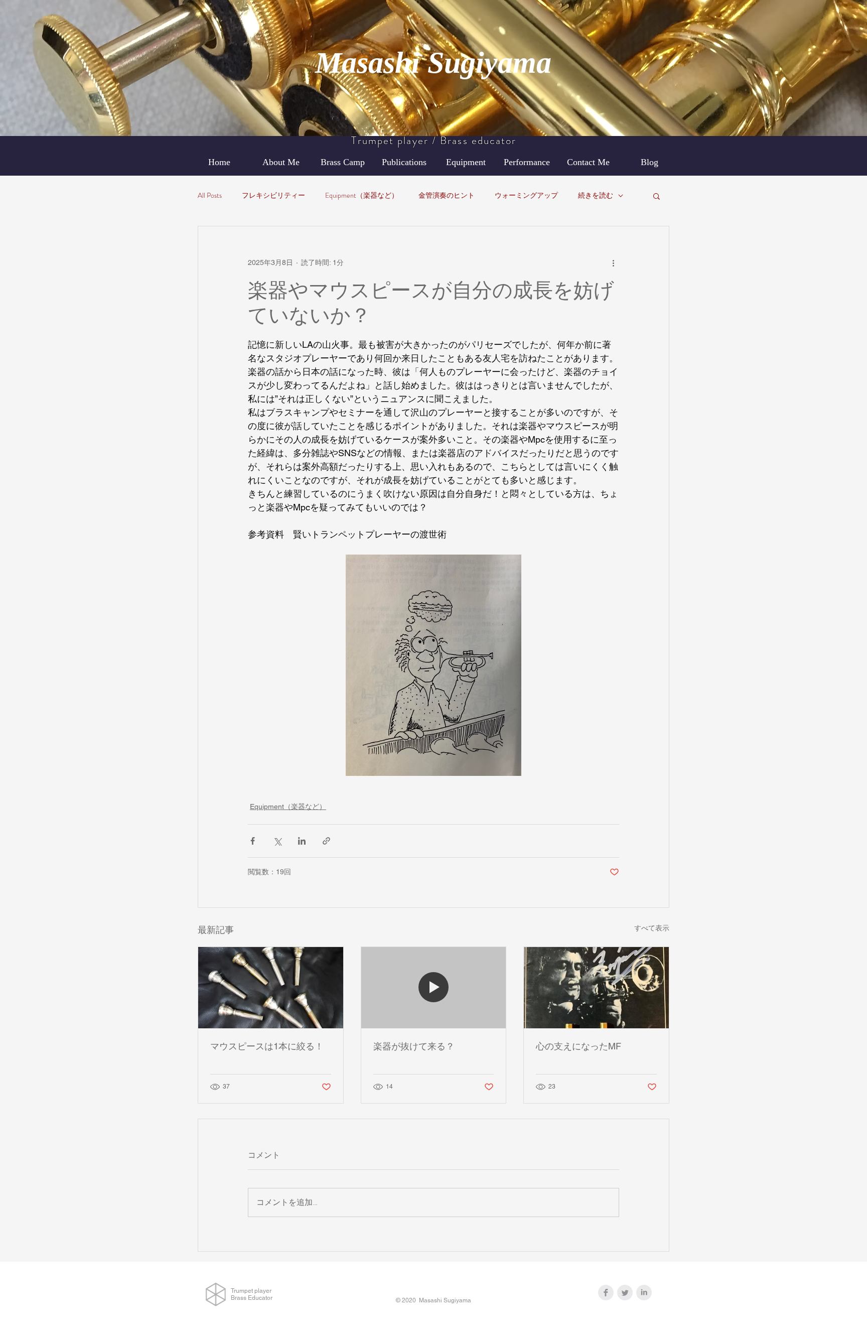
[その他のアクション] (613, 262)
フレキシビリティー (273, 195)
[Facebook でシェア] (252, 841)
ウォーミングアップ (526, 195)
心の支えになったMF (578, 1046)
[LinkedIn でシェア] (302, 841)
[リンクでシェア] (326, 841)
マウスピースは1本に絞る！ (267, 1046)
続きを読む (595, 195)
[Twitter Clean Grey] (625, 1292)
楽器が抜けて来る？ (414, 1046)
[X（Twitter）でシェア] (277, 841)
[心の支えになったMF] (596, 987)
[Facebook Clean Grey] (606, 1292)
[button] (656, 196)
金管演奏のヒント (446, 195)
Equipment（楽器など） (361, 195)
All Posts (210, 195)
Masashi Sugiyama (433, 62)
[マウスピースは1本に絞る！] (270, 987)
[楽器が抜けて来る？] (433, 987)
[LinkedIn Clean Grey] (644, 1292)
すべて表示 (651, 928)
